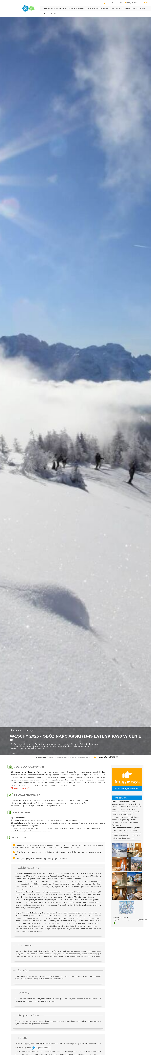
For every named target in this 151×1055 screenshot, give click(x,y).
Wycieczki (119, 8)
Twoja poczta (56, 8)
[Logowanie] (145, 3)
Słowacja (71, 8)
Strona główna (41, 757)
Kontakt (47, 8)
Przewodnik (80, 8)
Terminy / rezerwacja (127, 781)
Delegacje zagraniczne (93, 8)
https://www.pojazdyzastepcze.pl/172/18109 (130, 920)
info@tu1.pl (131, 3)
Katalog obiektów (50, 14)
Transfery (106, 8)
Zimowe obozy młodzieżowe (134, 8)
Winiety (64, 8)
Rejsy (112, 8)
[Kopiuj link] (114, 923)
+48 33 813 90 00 (113, 3)
